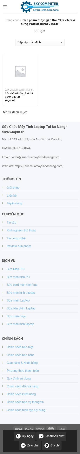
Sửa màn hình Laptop (21, 293)
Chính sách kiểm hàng (21, 394)
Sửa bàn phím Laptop (21, 308)
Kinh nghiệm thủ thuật (21, 230)
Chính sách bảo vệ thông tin (25, 402)
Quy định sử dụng (19, 378)
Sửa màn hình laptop (20, 324)
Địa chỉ (55, 445)
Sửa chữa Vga (16, 316)
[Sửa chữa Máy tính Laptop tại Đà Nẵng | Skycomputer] (40, 7)
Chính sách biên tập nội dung (26, 410)
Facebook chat (54, 436)
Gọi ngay (28, 436)
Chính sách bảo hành (20, 355)
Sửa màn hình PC (18, 277)
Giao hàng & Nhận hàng (22, 363)
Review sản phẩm (19, 246)
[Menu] (5, 6)
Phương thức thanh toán (23, 371)
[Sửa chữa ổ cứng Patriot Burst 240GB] (20, 71)
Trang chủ (11, 20)
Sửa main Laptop (18, 300)
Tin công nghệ (16, 238)
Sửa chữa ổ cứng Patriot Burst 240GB (19, 95)
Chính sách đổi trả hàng (22, 386)
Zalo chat (33, 445)
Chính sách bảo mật (20, 347)
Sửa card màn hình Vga (22, 285)
